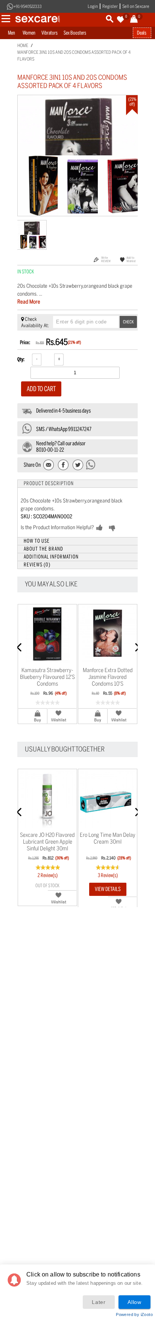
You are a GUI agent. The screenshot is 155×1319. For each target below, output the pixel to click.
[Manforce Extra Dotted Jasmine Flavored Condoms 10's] (107, 633)
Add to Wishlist (131, 259)
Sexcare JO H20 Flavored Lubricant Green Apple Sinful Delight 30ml (47, 842)
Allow (134, 1302)
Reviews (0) (37, 565)
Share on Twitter (78, 465)
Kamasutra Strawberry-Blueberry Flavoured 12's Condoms (47, 677)
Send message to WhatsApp (91, 464)
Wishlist (62, 715)
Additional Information (51, 557)
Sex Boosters (75, 33)
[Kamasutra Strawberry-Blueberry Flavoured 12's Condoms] (47, 633)
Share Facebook (63, 465)
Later (99, 1302)
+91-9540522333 (28, 6)
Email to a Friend (49, 465)
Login (93, 6)
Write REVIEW (106, 259)
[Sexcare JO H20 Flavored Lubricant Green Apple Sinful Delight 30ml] (47, 798)
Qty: (20, 359)
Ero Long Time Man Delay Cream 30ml (107, 838)
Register (110, 6)
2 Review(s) (48, 875)
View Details (108, 889)
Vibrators (49, 33)
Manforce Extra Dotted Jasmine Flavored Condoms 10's (108, 677)
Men (11, 33)
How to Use (37, 541)
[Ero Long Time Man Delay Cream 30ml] (107, 798)
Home (22, 45)
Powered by (134, 1314)
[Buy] (32, 716)
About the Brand (43, 549)
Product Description (49, 483)
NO (124, 528)
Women (29, 33)
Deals (141, 33)
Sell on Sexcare (135, 6)
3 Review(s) (108, 875)
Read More (28, 302)
